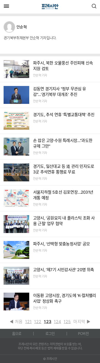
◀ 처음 (16, 321)
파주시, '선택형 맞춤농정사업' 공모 (61, 243)
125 (67, 321)
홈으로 (17, 333)
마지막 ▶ (81, 321)
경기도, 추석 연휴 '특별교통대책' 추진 (63, 114)
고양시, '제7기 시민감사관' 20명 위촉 (63, 269)
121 (28, 321)
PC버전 (83, 333)
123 (47, 321)
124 (57, 321)
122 (37, 321)
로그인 (50, 333)
